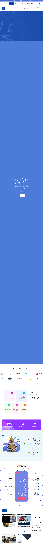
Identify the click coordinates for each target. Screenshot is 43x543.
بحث (3, 8)
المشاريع (22, 3)
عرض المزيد (4, 510)
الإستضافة (28, 3)
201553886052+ (21, 0)
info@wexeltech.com (27, 0)
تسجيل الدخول (5, 3)
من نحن (18, 3)
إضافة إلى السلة (35, 497)
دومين (25, 3)
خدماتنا (32, 3)
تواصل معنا (11, 3)
